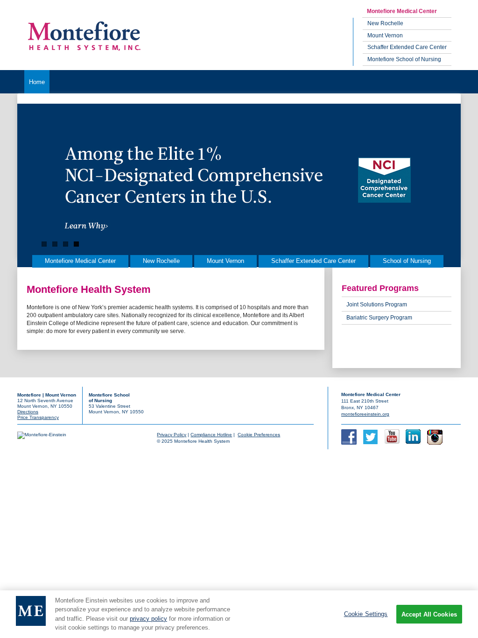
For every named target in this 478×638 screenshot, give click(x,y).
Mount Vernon (385, 35)
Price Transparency (38, 417)
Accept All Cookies (429, 614)
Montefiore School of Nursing (404, 59)
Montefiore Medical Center (402, 11)
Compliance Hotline (211, 434)
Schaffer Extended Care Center (407, 47)
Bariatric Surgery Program (379, 317)
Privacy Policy (171, 434)
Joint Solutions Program (376, 304)
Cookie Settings (366, 613)
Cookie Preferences (259, 434)
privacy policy (148, 618)
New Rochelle (385, 23)
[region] (239, 614)
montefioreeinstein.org (365, 414)
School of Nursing (407, 260)
